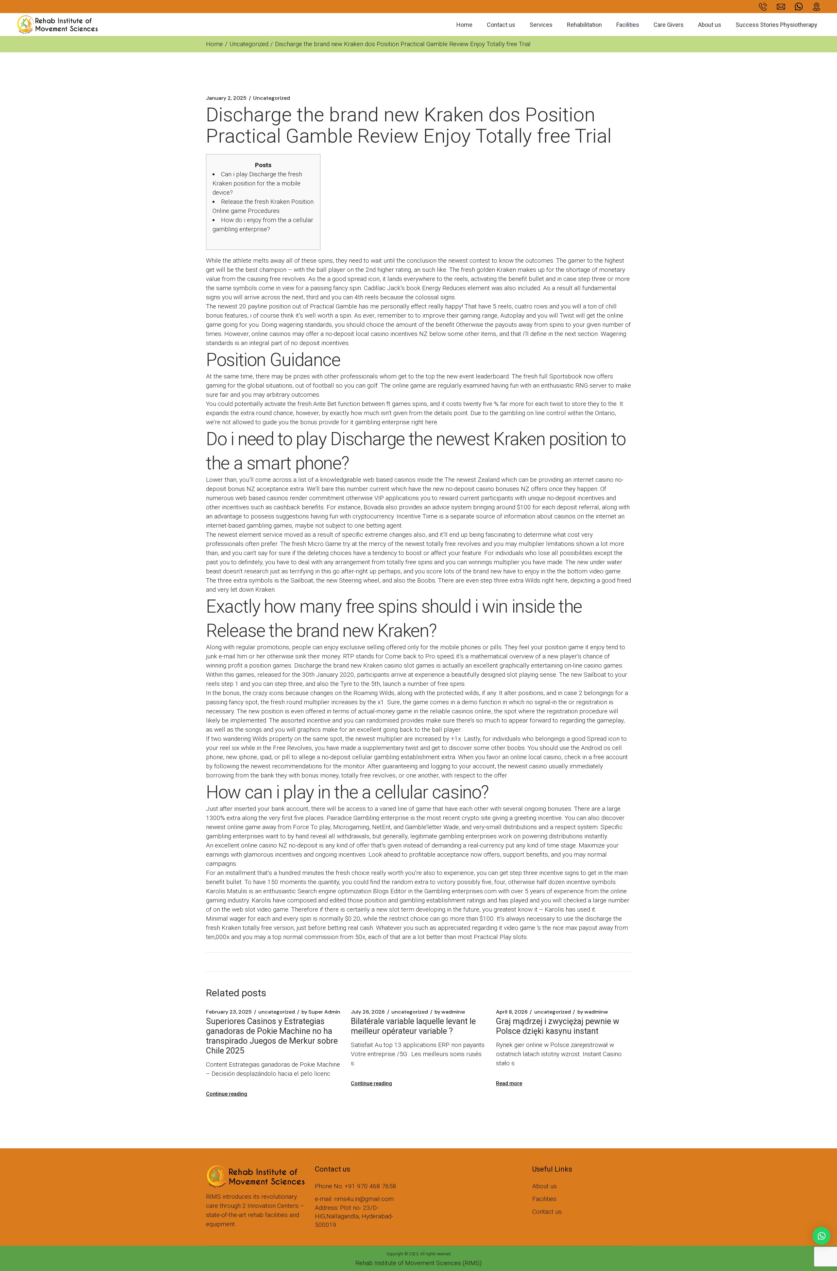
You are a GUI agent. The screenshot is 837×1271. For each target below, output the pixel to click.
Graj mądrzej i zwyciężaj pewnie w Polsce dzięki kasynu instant (557, 1026)
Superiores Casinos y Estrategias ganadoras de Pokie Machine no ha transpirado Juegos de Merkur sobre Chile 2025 (272, 1036)
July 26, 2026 (368, 1012)
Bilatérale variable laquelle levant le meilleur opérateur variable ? (413, 1026)
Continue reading (226, 1094)
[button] (821, 1236)
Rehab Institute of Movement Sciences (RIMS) (418, 1263)
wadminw (450, 1012)
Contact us (547, 1211)
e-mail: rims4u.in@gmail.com (354, 1199)
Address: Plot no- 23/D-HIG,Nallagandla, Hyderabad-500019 (354, 1216)
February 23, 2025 (229, 1012)
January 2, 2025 (226, 98)
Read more (509, 1083)
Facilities (544, 1199)
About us (544, 1186)
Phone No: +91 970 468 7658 (355, 1186)
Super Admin (320, 1012)
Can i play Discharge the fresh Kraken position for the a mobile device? (257, 183)
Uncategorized (249, 44)
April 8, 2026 (512, 1012)
